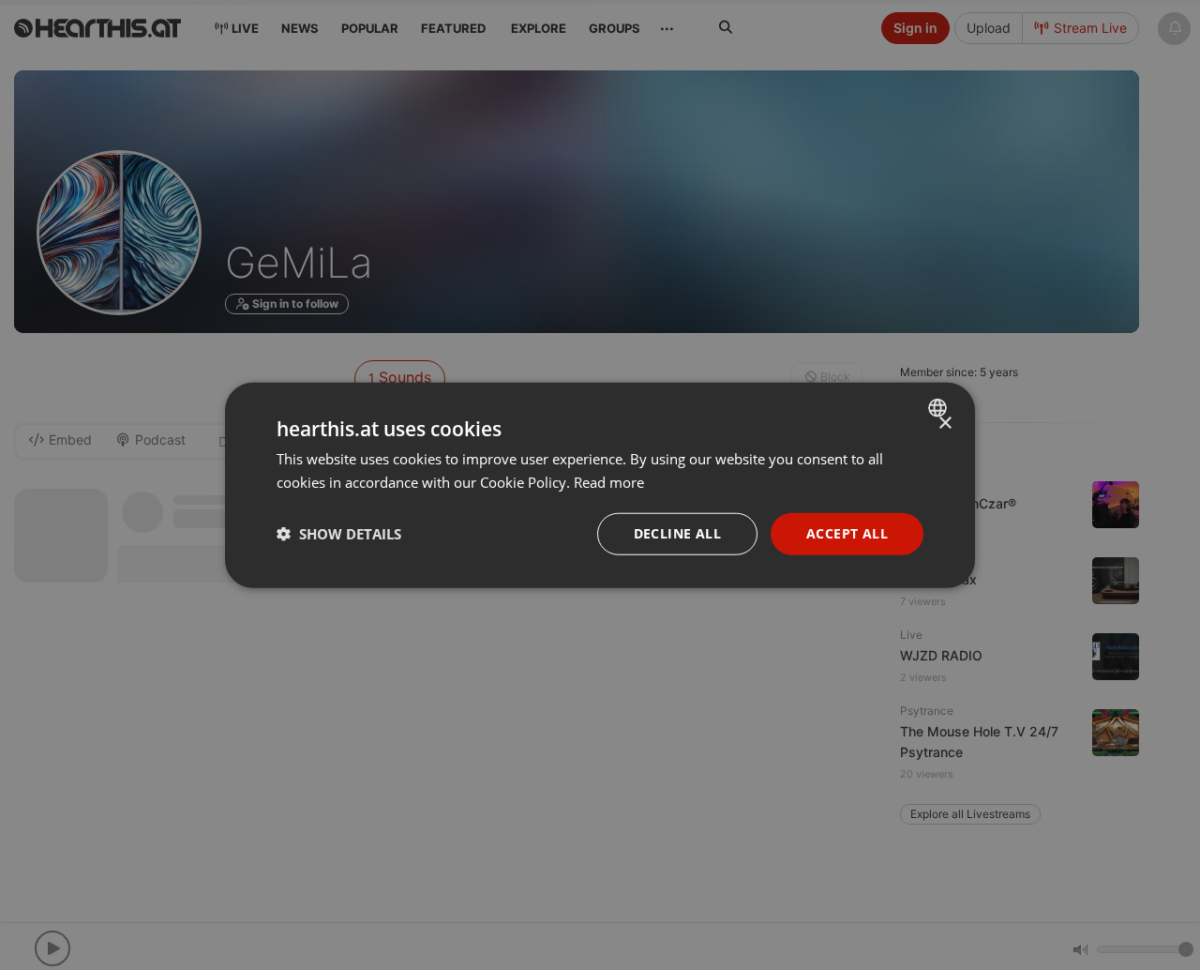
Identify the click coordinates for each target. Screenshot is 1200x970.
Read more (609, 482)
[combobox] (940, 408)
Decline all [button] (677, 533)
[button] (339, 533)
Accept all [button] (847, 533)
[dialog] (600, 485)
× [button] (945, 424)
